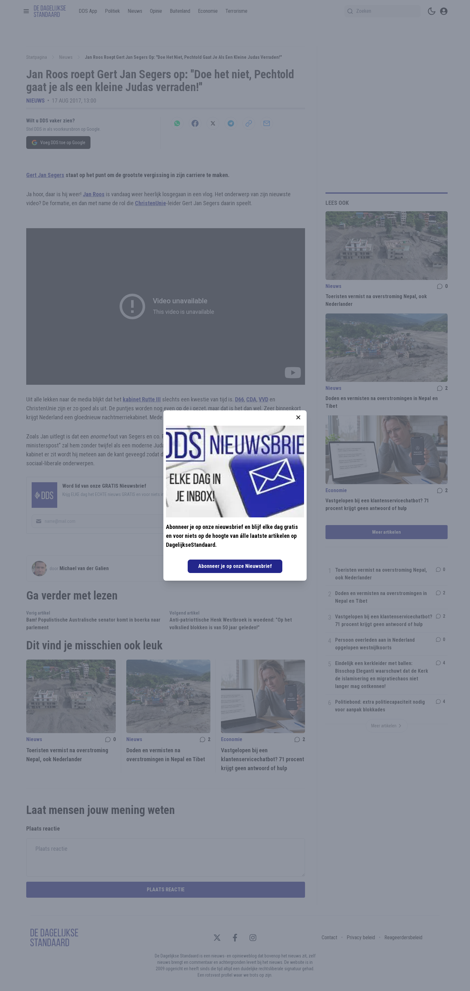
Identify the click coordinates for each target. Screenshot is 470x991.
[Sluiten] (298, 417)
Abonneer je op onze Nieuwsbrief (235, 566)
